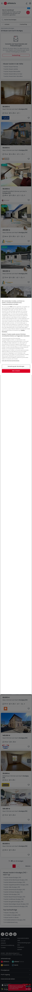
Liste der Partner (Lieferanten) (10, 360)
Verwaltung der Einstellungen (16, 366)
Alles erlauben (16, 371)
